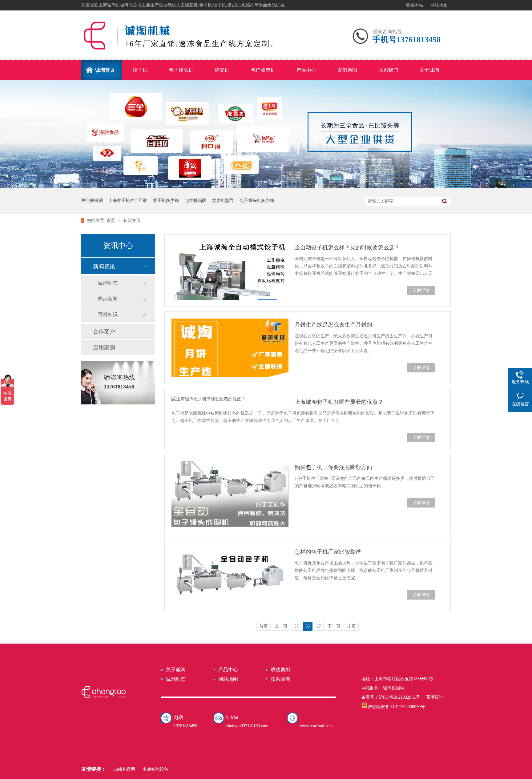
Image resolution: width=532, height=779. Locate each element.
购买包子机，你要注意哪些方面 (333, 467)
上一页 (281, 626)
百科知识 (108, 314)
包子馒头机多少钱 (257, 200)
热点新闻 (108, 298)
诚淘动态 (108, 283)
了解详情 (421, 290)
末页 (351, 626)
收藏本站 (414, 5)
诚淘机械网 (394, 688)
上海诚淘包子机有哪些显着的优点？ (339, 402)
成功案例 (280, 669)
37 (318, 626)
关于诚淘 (176, 669)
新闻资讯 (131, 220)
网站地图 (439, 5)
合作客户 (104, 331)
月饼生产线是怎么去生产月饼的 (333, 325)
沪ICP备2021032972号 (399, 697)
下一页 (334, 626)
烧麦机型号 (223, 200)
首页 (111, 220)
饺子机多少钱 (166, 200)
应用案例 (104, 347)
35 (296, 626)
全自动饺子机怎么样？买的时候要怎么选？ (347, 247)
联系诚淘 (280, 679)
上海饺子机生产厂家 (127, 200)
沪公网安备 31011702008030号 (396, 707)
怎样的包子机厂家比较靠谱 (328, 552)
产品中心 (228, 669)
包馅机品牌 (195, 200)
